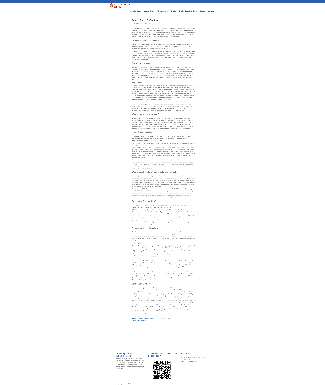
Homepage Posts (137, 313)
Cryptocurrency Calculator (139, 320)
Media (152, 11)
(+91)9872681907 (186, 359)
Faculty (139, 11)
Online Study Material (176, 11)
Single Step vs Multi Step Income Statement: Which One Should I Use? (151, 318)
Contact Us (210, 11)
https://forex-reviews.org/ (173, 216)
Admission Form (162, 11)
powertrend (142, 164)
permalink (144, 313)
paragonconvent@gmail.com (188, 361)
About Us (133, 11)
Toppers (195, 11)
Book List (188, 11)
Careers (202, 11)
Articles (146, 11)
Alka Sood (147, 23)
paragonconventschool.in (125, 384)
